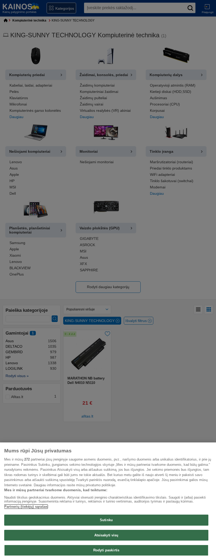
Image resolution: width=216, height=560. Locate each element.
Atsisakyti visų (106, 535)
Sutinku (106, 520)
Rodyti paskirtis (106, 550)
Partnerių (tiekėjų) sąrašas (26, 507)
